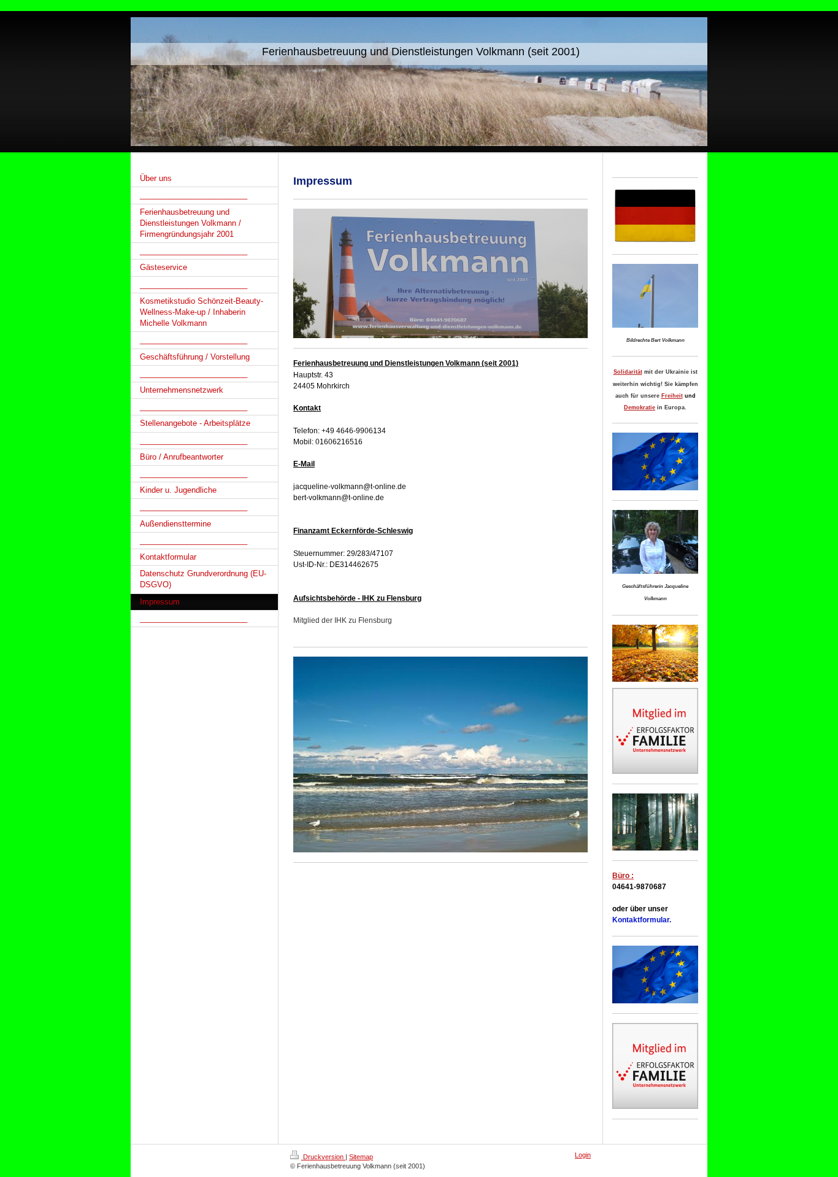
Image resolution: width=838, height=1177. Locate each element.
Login (583, 1155)
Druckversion (323, 1156)
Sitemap (361, 1156)
